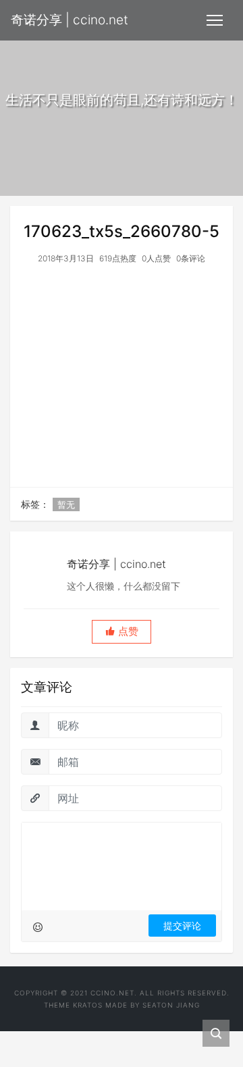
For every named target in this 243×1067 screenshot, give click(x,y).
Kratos (88, 1005)
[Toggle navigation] (214, 20)
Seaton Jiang (171, 1005)
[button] (121, 632)
